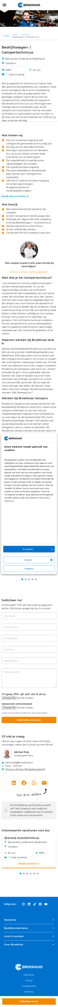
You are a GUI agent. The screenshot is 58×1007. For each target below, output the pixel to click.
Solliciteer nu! (28, 1001)
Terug (6, 36)
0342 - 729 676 (13, 766)
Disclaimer (29, 975)
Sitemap (29, 991)
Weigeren (29, 568)
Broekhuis (7, 5)
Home (15, 35)
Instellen (28, 560)
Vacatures (25, 35)
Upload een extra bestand (17, 704)
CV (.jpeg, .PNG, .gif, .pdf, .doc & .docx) (23, 694)
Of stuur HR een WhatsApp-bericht (25, 769)
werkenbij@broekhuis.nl (19, 762)
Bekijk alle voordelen (14, 196)
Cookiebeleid (29, 986)
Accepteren (28, 549)
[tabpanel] (29, 851)
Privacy (29, 980)
